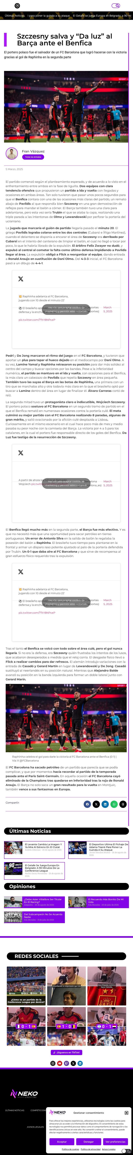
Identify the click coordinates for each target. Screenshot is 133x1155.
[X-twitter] (73, 1063)
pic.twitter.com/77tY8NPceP (37, 319)
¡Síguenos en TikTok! (68, 1052)
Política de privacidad (90, 1149)
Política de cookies (70, 1149)
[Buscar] (118, 6)
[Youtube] (59, 1063)
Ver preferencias (115, 1141)
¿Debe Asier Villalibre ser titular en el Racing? (43, 901)
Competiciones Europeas (45, 1110)
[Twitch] (66, 1063)
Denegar (89, 1141)
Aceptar (62, 1141)
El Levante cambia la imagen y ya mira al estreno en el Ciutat (43, 846)
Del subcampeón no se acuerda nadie (43, 916)
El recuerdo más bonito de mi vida (106, 901)
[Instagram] (52, 1063)
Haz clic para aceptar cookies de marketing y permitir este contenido (66, 309)
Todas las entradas (33, 157)
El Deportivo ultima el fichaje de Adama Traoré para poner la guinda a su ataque (108, 847)
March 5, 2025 (107, 309)
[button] (126, 1112)
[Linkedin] (80, 1063)
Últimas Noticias (14, 1110)
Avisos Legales (108, 1149)
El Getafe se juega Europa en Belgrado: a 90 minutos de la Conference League (42, 868)
